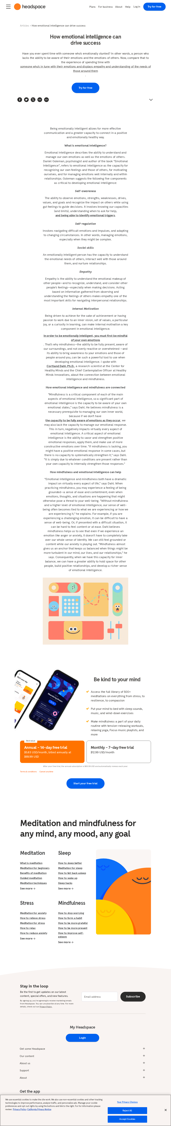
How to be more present (72, 928)
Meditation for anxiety (33, 913)
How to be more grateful (73, 923)
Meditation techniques (33, 883)
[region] (85, 1110)
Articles (24, 25)
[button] (46, 99)
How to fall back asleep (72, 873)
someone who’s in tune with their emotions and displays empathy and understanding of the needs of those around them (85, 69)
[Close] (165, 1110)
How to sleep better (70, 863)
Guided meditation (31, 878)
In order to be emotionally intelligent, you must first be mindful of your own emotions (85, 338)
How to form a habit (70, 918)
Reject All (127, 1110)
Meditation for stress (32, 923)
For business (105, 6)
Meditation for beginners (34, 868)
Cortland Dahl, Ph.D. (60, 366)
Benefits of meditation (33, 873)
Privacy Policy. (46, 1006)
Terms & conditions (28, 771)
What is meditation (31, 863)
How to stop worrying (71, 913)
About (118, 6)
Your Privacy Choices (127, 1102)
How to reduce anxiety (33, 933)
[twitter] (26, 99)
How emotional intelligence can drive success (59, 25)
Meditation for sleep (70, 868)
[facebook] (19, 99)
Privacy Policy (19, 1109)
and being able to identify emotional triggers (85, 215)
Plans (92, 6)
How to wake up (67, 878)
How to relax (28, 928)
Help (127, 6)
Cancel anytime (46, 771)
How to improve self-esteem (71, 934)
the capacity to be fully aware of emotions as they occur (82, 420)
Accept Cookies (127, 1119)
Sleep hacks (65, 883)
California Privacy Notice (39, 1109)
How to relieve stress (32, 918)
